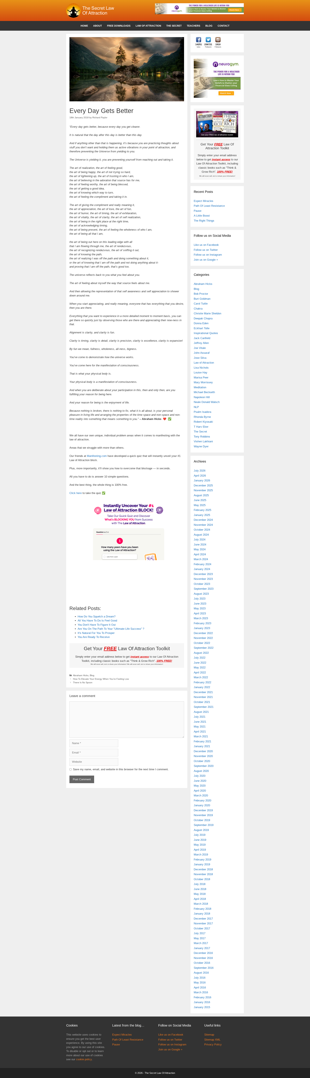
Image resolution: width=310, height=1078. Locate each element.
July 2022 (199, 657)
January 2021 (202, 746)
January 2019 (202, 864)
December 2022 (203, 633)
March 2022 (201, 677)
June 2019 (200, 839)
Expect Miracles (203, 201)
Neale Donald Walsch (207, 402)
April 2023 (200, 613)
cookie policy (84, 1059)
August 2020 (201, 771)
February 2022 (202, 682)
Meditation (200, 387)
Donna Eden (201, 323)
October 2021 (202, 702)
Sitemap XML (212, 1039)
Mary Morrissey (203, 382)
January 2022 (202, 687)
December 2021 (203, 692)
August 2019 (201, 830)
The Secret (174, 25)
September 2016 (203, 967)
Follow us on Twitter (206, 249)
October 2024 (202, 529)
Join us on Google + (206, 259)
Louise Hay (200, 372)
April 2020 (200, 790)
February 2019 (202, 859)
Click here (75, 493)
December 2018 (203, 869)
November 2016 (203, 958)
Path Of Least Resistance (209, 205)
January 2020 (202, 805)
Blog (208, 25)
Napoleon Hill (202, 397)
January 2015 (202, 1007)
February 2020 (202, 800)
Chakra (198, 308)
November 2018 (203, 874)
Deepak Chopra (203, 318)
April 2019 (200, 849)
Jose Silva (200, 357)
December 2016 (203, 953)
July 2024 (199, 539)
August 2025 (201, 495)
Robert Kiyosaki (203, 421)
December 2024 (203, 519)
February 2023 (202, 623)
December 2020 (203, 751)
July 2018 (199, 884)
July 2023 (199, 598)
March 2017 (201, 943)
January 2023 (202, 628)
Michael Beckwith (204, 392)
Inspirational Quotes (206, 333)
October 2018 (202, 879)
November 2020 (203, 756)
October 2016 (202, 962)
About (97, 25)
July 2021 (199, 716)
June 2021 (200, 721)
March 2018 (201, 903)
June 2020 (200, 780)
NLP (196, 407)
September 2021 (203, 706)
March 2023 (201, 618)
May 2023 (200, 608)
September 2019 (203, 825)
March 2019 (201, 854)
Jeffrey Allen (201, 343)
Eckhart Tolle (201, 328)
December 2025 (203, 485)
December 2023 (203, 574)
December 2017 (203, 918)
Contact (223, 25)
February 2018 (202, 908)
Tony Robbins (202, 436)
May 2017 (200, 938)
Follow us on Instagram (208, 254)
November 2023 (203, 578)
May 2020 (200, 785)
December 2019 (203, 810)
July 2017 (199, 933)
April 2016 (200, 987)
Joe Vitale (200, 348)
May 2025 (200, 505)
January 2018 (202, 913)
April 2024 (200, 554)
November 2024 (203, 524)
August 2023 (201, 593)
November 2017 (203, 923)
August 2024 (201, 534)
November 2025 (203, 490)
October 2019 (202, 820)
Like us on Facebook (206, 244)
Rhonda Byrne (202, 416)
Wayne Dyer (201, 446)
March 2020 (201, 795)
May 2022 (200, 667)
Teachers (193, 25)
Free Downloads (118, 25)
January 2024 (202, 569)
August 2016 (201, 972)
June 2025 (200, 500)
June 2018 (200, 889)
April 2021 (200, 731)
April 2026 (200, 475)
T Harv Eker (201, 426)
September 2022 (203, 647)
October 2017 (202, 928)
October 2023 (202, 583)
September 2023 (203, 588)
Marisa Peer (201, 377)
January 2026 (202, 480)
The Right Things (204, 220)
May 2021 (200, 726)
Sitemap (209, 1034)
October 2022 (202, 643)
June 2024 (200, 544)
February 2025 (202, 510)
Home (84, 25)
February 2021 (202, 741)
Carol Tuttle (201, 303)
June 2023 (200, 603)
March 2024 (201, 559)
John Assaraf (202, 352)
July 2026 (199, 470)
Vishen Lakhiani (203, 441)
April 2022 (200, 672)
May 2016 (200, 982)
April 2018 (200, 898)
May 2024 (200, 549)
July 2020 (199, 775)
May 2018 (200, 893)
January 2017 (202, 948)
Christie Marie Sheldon (207, 313)
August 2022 (201, 652)
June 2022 (200, 662)
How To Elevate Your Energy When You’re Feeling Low (101, 679)
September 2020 (203, 766)
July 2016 (199, 977)
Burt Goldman (202, 298)
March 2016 (201, 992)
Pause (197, 210)
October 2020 (202, 761)
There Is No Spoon (82, 682)
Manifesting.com (97, 456)
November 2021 (203, 697)
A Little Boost (202, 215)
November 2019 (203, 815)
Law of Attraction (148, 25)
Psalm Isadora (202, 411)
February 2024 (202, 564)
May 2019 (200, 844)
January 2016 (202, 1002)
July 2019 (199, 834)
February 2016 (202, 997)
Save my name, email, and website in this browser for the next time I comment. (121, 769)
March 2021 (201, 736)
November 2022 (203, 638)
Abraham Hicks (80, 675)
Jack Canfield (202, 338)
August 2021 (201, 711)
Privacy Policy (213, 1044)
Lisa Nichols (201, 367)
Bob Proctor (201, 293)
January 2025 (202, 515)
